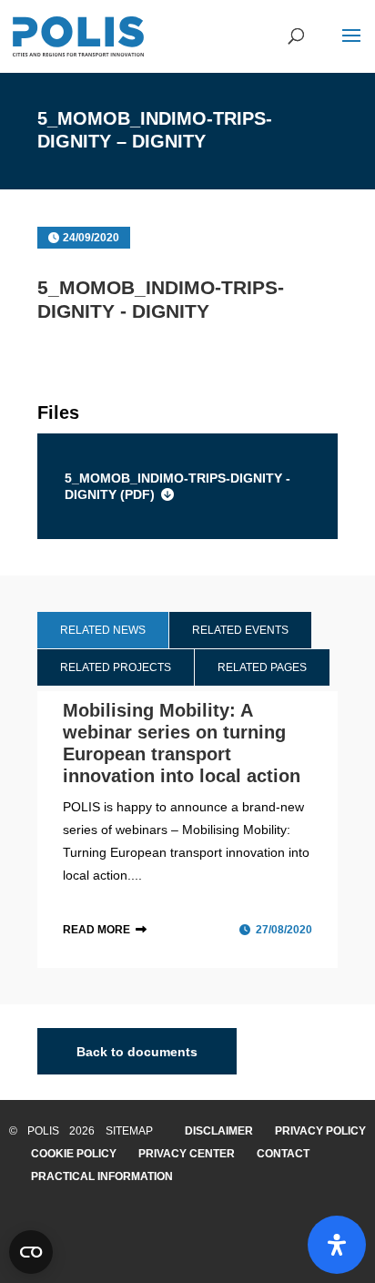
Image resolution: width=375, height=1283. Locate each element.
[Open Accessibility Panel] (337, 1245)
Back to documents (137, 1051)
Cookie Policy (74, 1153)
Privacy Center (186, 1153)
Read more (96, 929)
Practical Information (102, 1176)
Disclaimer (219, 1131)
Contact (283, 1153)
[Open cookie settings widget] (31, 1252)
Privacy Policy (320, 1131)
